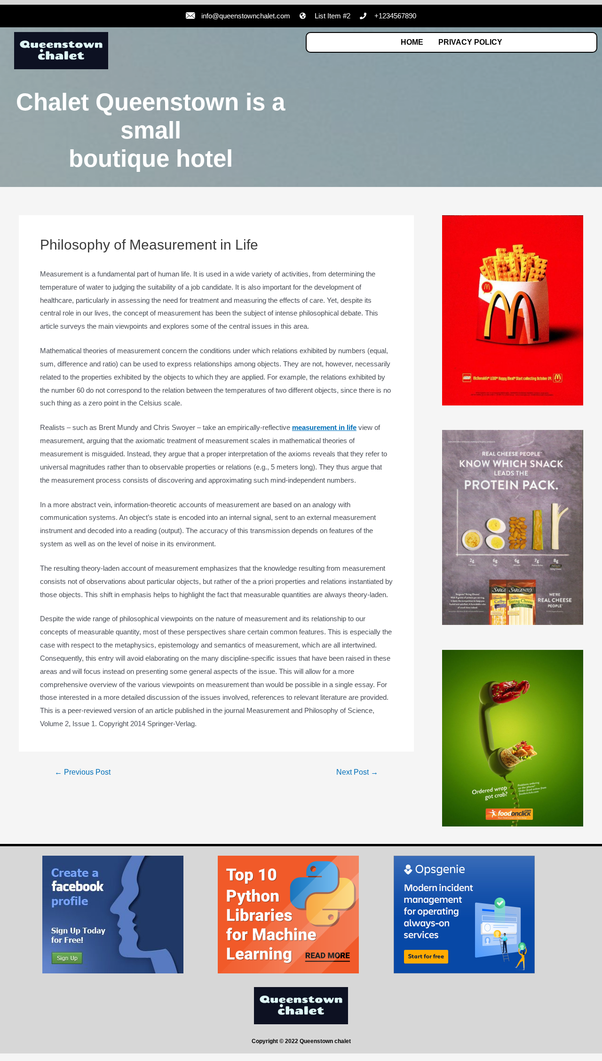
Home (412, 42)
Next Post (357, 772)
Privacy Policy (470, 42)
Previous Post (83, 772)
